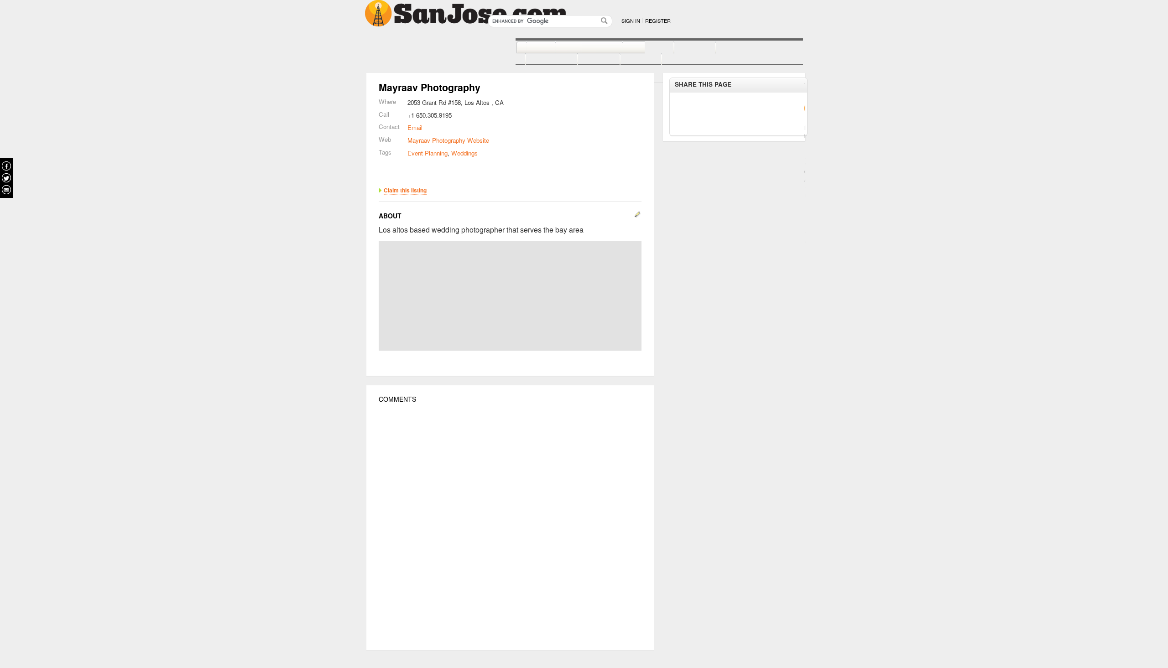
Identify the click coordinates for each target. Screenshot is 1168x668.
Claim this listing (405, 190)
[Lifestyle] (542, 59)
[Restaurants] (578, 47)
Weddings (464, 153)
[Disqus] (510, 527)
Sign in (630, 20)
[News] (530, 47)
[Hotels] (684, 47)
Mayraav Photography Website (448, 140)
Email (414, 127)
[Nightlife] (638, 47)
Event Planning (427, 153)
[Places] (631, 59)
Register (658, 20)
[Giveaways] (676, 59)
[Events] (589, 59)
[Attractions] (737, 47)
